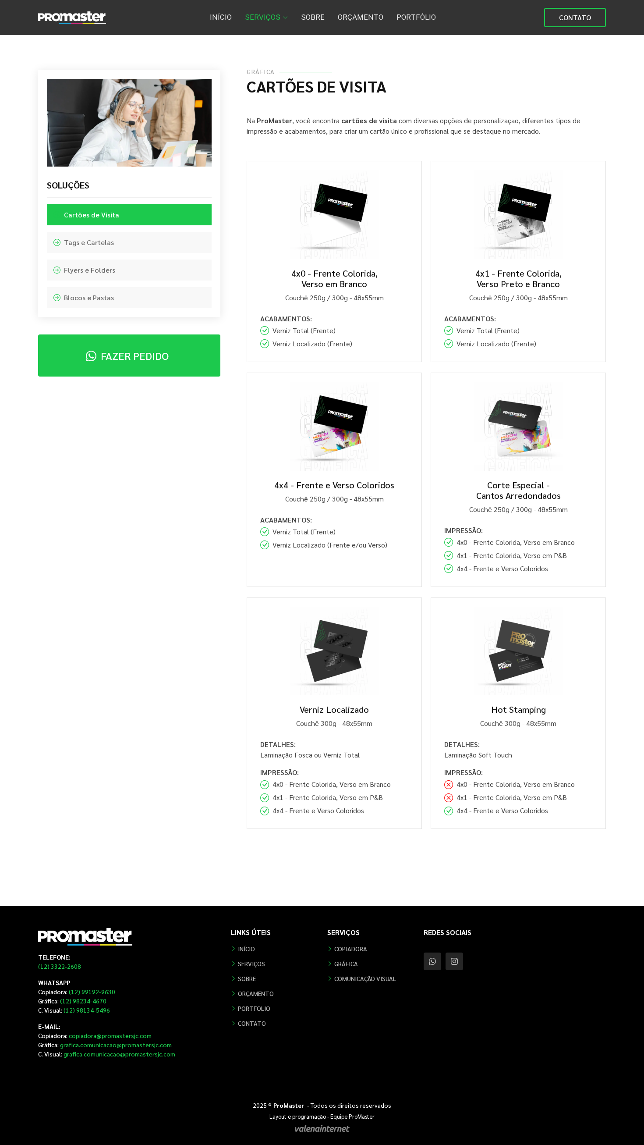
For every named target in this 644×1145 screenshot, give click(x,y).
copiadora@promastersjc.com (95, 1035)
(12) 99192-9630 (76, 992)
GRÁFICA (346, 963)
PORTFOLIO (254, 1008)
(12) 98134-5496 (74, 1010)
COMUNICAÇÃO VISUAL (365, 978)
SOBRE (313, 17)
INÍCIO (221, 17)
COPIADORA (350, 949)
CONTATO (575, 17)
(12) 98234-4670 (72, 1001)
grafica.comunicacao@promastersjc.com (105, 1045)
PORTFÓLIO (416, 17)
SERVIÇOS (251, 963)
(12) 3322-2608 (59, 966)
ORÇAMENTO (360, 17)
